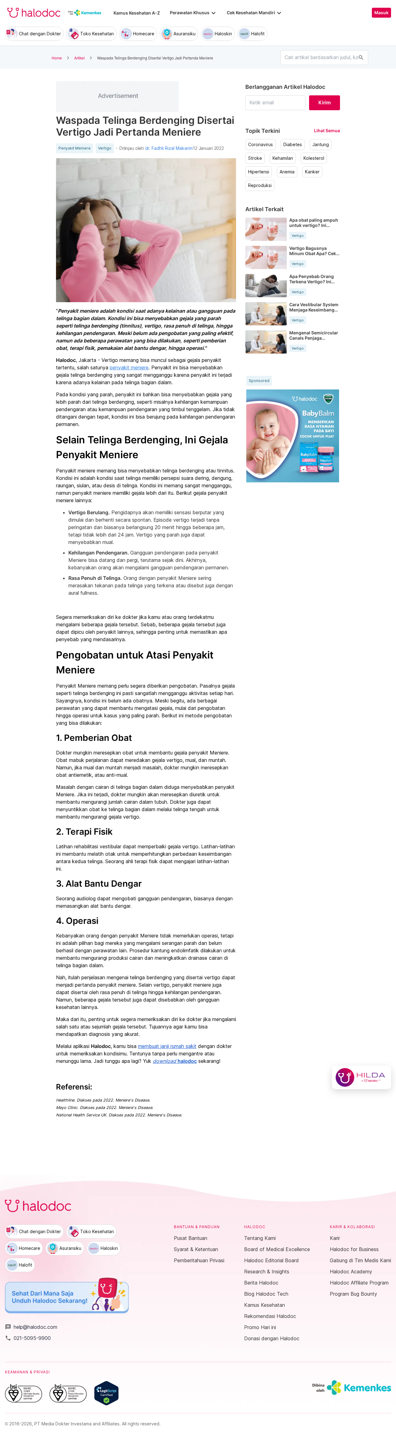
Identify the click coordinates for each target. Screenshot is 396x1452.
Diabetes (292, 144)
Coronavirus (260, 144)
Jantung (320, 144)
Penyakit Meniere (74, 148)
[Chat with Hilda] (361, 1077)
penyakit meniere (129, 367)
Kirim (324, 102)
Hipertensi (258, 171)
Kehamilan (283, 158)
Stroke (255, 158)
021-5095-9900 (28, 1338)
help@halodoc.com (31, 1327)
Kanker (312, 171)
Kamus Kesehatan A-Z (137, 12)
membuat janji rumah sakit (167, 1046)
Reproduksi (260, 185)
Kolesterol (313, 158)
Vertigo (104, 148)
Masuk (381, 12)
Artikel (79, 57)
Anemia (287, 171)
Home (57, 57)
